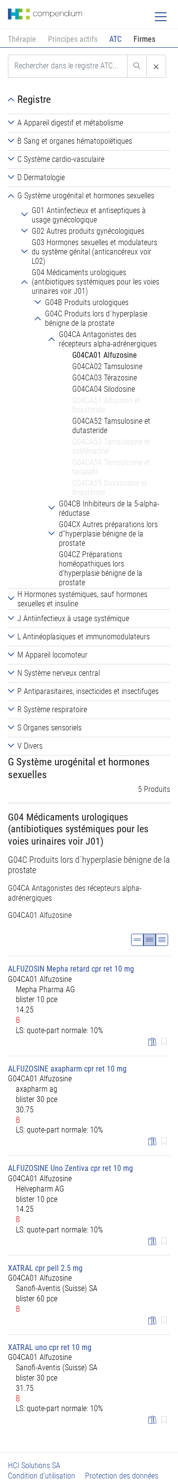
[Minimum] (137, 940)
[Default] (149, 940)
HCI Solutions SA (34, 1465)
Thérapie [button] (22, 39)
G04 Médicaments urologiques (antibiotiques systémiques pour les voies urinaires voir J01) (78, 829)
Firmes (144, 39)
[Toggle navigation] (160, 16)
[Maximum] (162, 940)
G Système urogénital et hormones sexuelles (79, 768)
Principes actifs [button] (72, 39)
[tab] (89, 123)
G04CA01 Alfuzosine (40, 915)
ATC (115, 39)
